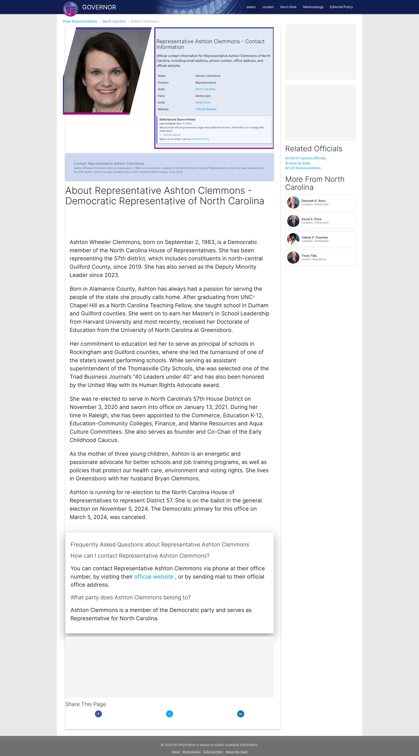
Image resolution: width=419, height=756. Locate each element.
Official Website (206, 109)
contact (268, 7)
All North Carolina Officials (305, 158)
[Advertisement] (169, 667)
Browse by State (298, 163)
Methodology (313, 7)
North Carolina (114, 21)
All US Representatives (303, 168)
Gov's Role (288, 7)
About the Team (236, 751)
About (176, 751)
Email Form (203, 102)
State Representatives (80, 21)
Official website (172, 134)
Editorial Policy (341, 7)
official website (154, 576)
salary (251, 7)
